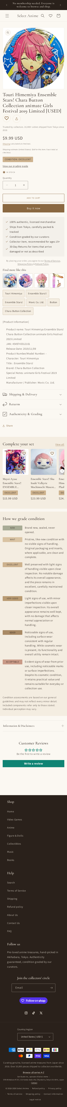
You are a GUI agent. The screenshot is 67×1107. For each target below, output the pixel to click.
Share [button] (9, 425)
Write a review (33, 763)
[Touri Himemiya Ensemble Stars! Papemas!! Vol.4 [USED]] (41, 280)
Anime (10, 827)
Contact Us (13, 923)
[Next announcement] (60, 5)
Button (53, 302)
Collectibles (14, 843)
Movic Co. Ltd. (36, 302)
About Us (12, 915)
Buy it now (33, 208)
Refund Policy (42, 264)
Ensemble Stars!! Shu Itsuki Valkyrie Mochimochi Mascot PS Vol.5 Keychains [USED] (42, 483)
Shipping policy (33, 1094)
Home (10, 811)
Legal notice (35, 1099)
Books (10, 860)
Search (11, 882)
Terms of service (14, 1094)
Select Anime (23, 1088)
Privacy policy (54, 1088)
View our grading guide (15, 166)
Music (10, 851)
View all (59, 444)
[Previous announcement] (7, 5)
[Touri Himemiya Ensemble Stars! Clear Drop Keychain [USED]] (57, 280)
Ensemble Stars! (14, 302)
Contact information (53, 1094)
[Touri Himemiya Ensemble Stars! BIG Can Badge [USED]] (25, 280)
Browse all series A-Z (33, 1072)
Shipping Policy (25, 264)
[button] (7, 16)
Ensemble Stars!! (37, 293)
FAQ (9, 931)
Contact (34, 1083)
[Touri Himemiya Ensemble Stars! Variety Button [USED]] (10, 280)
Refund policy (15, 906)
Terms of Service (52, 260)
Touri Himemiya (13, 293)
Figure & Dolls (15, 835)
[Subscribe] (51, 988)
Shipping (6, 144)
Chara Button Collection (18, 311)
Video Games (14, 819)
